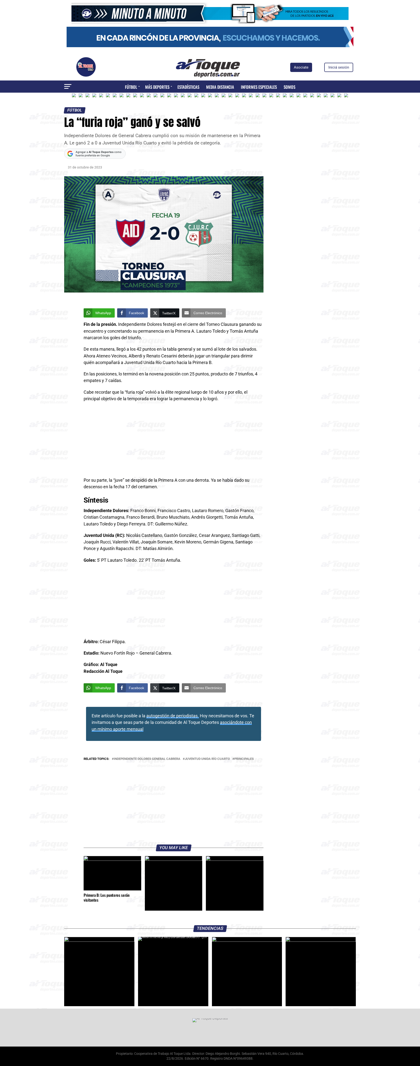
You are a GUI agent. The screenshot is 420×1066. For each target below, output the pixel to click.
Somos (289, 87)
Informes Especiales (259, 87)
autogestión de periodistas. (172, 715)
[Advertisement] (173, 441)
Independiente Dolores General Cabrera (147, 759)
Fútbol (131, 87)
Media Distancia (220, 87)
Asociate (301, 67)
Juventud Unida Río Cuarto (207, 759)
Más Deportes (157, 87)
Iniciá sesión (338, 67)
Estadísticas (188, 87)
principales (244, 759)
